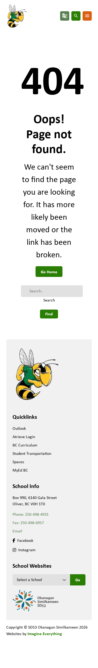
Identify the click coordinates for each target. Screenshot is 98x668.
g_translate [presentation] (64, 15)
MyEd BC (20, 470)
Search (49, 300)
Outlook (19, 428)
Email (17, 531)
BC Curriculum (25, 445)
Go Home (49, 272)
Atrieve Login (24, 436)
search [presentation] (75, 15)
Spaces (18, 461)
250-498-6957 (32, 522)
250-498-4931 (37, 514)
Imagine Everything (44, 633)
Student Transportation (32, 453)
